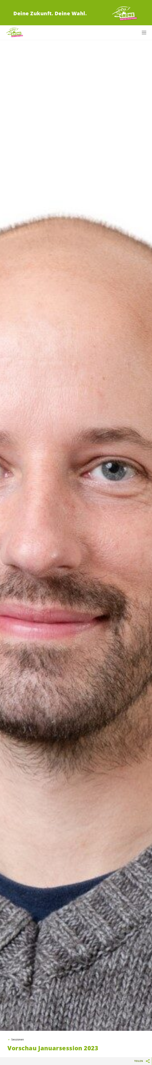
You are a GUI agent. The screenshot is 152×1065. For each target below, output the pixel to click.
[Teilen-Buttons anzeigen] (148, 1061)
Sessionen (17, 1039)
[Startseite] (125, 13)
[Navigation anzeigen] (144, 32)
